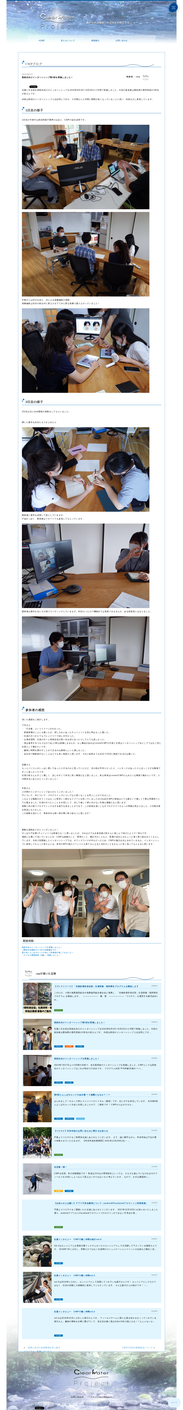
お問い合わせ (121, 41)
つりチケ (58, 1010)
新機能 (58, 1191)
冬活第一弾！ (60, 1167)
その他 (79, 1046)
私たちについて (68, 41)
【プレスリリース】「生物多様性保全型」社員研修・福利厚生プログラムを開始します (96, 986)
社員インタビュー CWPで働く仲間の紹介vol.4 (78, 1239)
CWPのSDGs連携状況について (137, 1348)
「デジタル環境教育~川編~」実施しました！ (41, 955)
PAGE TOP (174, 1402)
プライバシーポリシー (101, 1397)
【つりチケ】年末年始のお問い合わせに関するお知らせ (81, 1131)
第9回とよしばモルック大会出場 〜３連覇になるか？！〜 (82, 1095)
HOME (42, 41)
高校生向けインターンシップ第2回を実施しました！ (79, 1022)
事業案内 (95, 41)
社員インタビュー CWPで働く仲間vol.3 (74, 1275)
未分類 (68, 1046)
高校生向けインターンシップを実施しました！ (42, 947)
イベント (80, 1119)
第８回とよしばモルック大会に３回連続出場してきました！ (48, 953)
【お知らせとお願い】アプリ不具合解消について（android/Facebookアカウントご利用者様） (101, 1203)
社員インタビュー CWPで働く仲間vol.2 (74, 1312)
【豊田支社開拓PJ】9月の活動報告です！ (40, 950)
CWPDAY (69, 1119)
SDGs (58, 1046)
